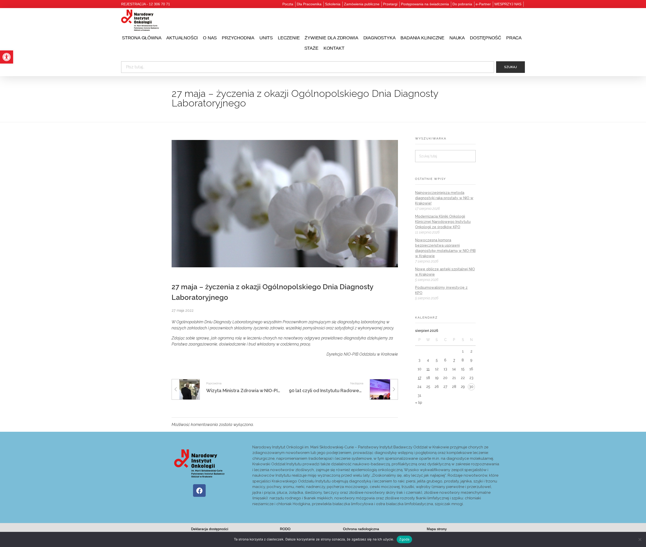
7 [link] (454, 360)
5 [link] (437, 360)
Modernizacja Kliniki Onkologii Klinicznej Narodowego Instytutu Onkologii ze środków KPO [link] (443, 221)
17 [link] (419, 378)
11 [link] (427, 369)
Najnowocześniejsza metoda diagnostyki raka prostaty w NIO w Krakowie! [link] (444, 198)
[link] (6, 57)
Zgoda (404, 539)
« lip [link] (418, 402)
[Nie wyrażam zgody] (639, 539)
